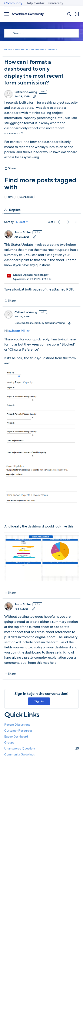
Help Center (35, 3)
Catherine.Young (25, 92)
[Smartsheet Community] (28, 14)
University (55, 3)
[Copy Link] (34, 96)
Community (13, 3)
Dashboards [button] (26, 197)
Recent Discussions (17, 725)
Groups (9, 743)
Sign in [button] (39, 701)
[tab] (12, 210)
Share (10, 168)
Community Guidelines (19, 754)
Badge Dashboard (16, 737)
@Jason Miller (19, 330)
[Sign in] (77, 14)
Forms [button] (9, 197)
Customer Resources (18, 731)
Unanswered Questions (41, 749)
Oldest (20, 222)
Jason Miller (22, 232)
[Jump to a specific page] (75, 222)
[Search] (69, 14)
